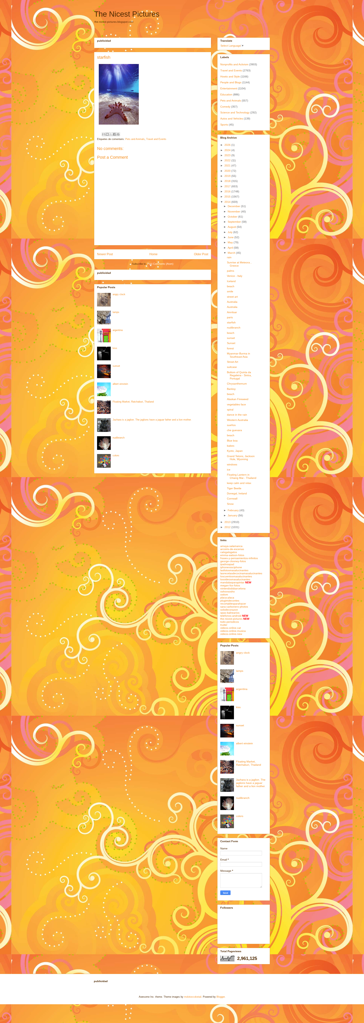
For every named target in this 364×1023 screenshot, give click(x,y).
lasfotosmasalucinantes (234, 570)
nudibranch (119, 437)
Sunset (231, 343)
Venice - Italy (234, 275)
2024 (227, 150)
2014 (227, 201)
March (232, 252)
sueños (231, 425)
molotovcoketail (192, 996)
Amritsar (232, 312)
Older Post (201, 254)
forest (230, 348)
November (234, 211)
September (235, 221)
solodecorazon (229, 609)
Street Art (232, 361)
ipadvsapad (227, 564)
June (231, 237)
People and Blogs (230, 82)
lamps (116, 312)
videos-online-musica (233, 630)
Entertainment (228, 88)
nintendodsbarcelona (233, 588)
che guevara (234, 430)
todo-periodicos (229, 621)
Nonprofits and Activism (234, 64)
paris (230, 317)
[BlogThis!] (107, 134)
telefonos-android (230, 615)
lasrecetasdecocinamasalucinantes (241, 573)
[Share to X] (111, 134)
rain (229, 257)
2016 (227, 191)
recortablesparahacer (233, 603)
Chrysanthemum (237, 383)
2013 (227, 522)
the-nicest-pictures (231, 618)
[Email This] (104, 134)
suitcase (232, 366)
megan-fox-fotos (230, 585)
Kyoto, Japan (235, 450)
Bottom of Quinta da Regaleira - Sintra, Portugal (239, 375)
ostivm (224, 594)
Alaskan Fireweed (237, 399)
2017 (227, 186)
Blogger (221, 996)
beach (230, 286)
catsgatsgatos (228, 552)
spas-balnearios (229, 612)
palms (230, 270)
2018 (227, 181)
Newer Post (105, 254)
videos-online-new (231, 633)
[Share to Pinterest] (118, 134)
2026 (227, 144)
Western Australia (237, 419)
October (233, 216)
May (231, 242)
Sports (224, 124)
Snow (230, 503)
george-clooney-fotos (233, 561)
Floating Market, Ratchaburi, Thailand (133, 401)
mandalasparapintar (232, 582)
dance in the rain (237, 414)
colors (116, 455)
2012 (227, 527)
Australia (232, 301)
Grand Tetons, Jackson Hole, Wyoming (241, 458)
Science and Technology (234, 112)
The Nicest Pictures (126, 14)
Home (153, 254)
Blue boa (232, 440)
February (233, 510)
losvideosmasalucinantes (235, 579)
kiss (115, 348)
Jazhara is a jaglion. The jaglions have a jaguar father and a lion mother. (152, 419)
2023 (227, 155)
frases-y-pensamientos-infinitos (239, 558)
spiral (230, 409)
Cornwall (232, 498)
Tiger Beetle (234, 488)
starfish (231, 322)
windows (232, 464)
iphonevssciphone (231, 567)
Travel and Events (156, 139)
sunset (116, 365)
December (234, 206)
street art (232, 296)
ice (228, 469)
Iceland (231, 281)
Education (226, 94)
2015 (227, 196)
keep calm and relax (239, 483)
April (231, 247)
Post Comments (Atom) (160, 263)
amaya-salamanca (231, 546)
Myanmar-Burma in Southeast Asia (238, 355)
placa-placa (227, 597)
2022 (227, 160)
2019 (227, 175)
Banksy (231, 388)
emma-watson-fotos (232, 555)
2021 (227, 165)
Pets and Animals (135, 139)
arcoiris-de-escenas (232, 549)
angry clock (119, 294)
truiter (223, 624)
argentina (118, 330)
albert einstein (120, 383)
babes (230, 445)
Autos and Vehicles (231, 118)
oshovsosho (227, 591)
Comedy (225, 106)
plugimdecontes (229, 600)
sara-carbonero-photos (234, 606)
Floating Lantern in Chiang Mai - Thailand (241, 476)
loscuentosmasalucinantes (236, 576)
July (230, 232)
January (233, 515)
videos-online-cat (230, 627)
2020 (227, 170)
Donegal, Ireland (237, 493)
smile (230, 291)
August (232, 226)
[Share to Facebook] (114, 134)
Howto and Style (230, 76)
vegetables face (236, 404)
